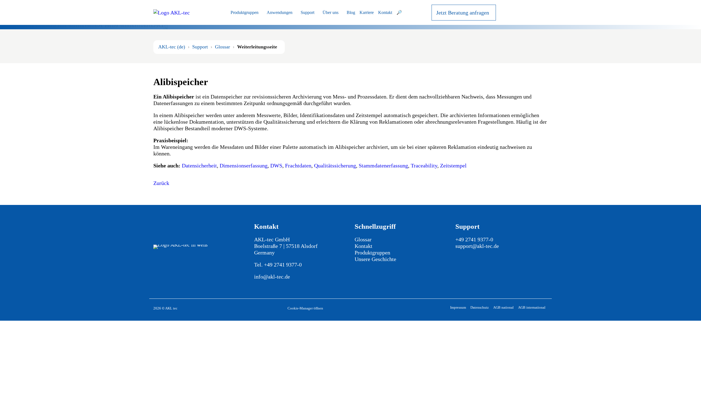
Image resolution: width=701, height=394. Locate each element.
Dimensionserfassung (244, 166)
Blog (351, 12)
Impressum (458, 307)
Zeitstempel (453, 166)
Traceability (424, 166)
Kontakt (385, 12)
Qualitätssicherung (335, 166)
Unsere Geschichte (375, 259)
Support (307, 12)
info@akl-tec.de (272, 277)
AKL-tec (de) (171, 47)
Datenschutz (479, 307)
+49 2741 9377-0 (283, 265)
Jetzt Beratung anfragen (462, 13)
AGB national (503, 307)
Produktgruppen (244, 12)
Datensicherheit (199, 166)
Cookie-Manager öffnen (305, 308)
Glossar (222, 47)
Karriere (367, 12)
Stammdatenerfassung (383, 166)
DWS (276, 166)
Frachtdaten (298, 166)
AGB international (531, 307)
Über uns (330, 12)
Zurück (161, 183)
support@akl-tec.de (477, 246)
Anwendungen (279, 12)
